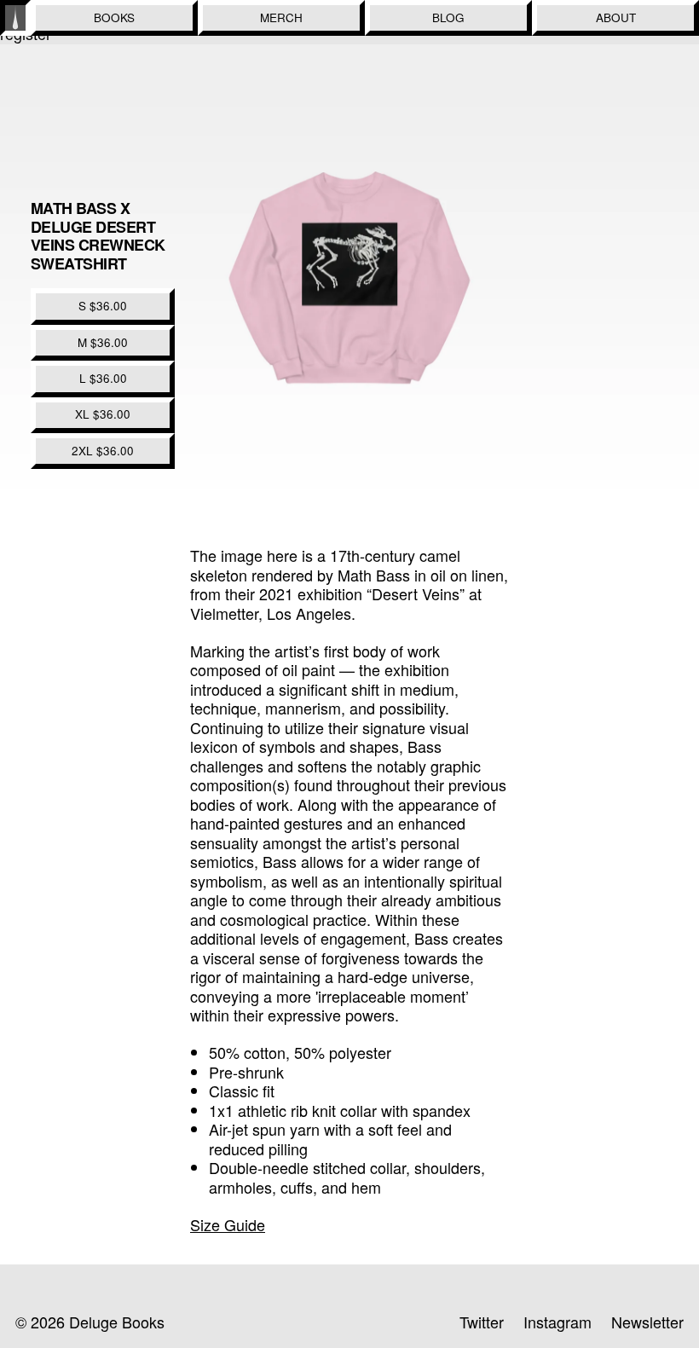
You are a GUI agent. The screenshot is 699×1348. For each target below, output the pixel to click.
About (616, 17)
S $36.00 (102, 306)
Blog (448, 17)
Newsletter (647, 1321)
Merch (281, 17)
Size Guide (227, 1224)
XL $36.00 (102, 414)
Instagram (557, 1321)
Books (114, 17)
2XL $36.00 (103, 451)
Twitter (481, 1321)
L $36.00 (103, 378)
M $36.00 (103, 342)
